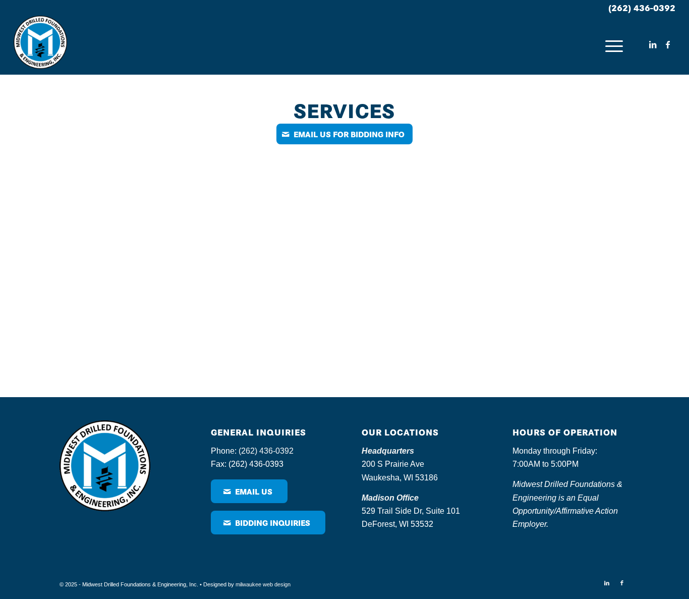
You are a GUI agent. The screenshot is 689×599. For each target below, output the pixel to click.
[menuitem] (614, 45)
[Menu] (614, 45)
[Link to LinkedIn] (652, 44)
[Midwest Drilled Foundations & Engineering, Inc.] (40, 45)
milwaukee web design (263, 584)
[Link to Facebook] (667, 44)
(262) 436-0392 (641, 7)
